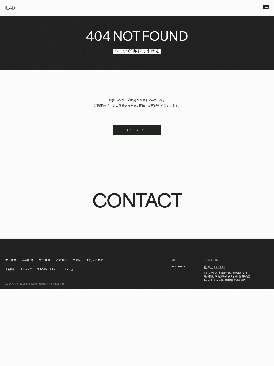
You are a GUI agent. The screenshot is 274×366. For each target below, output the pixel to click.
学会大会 (44, 260)
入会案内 (61, 260)
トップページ (136, 130)
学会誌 (77, 260)
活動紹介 (27, 260)
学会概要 (11, 260)
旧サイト (66, 269)
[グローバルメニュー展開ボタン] (266, 7)
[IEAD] (10, 8)
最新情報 (9, 269)
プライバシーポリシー (47, 269)
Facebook (178, 266)
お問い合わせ (95, 260)
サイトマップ (26, 269)
